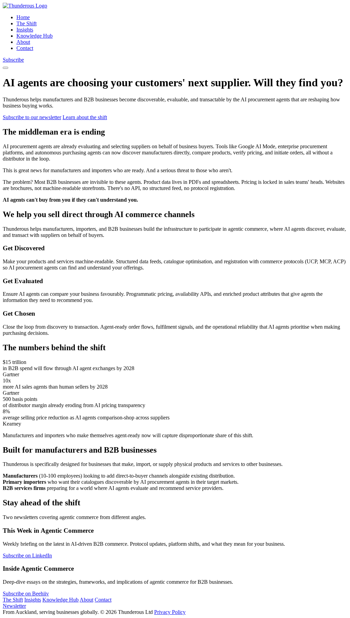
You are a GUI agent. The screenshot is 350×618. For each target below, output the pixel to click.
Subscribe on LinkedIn (27, 555)
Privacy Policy (170, 612)
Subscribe (13, 60)
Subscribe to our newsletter (32, 117)
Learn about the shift (85, 117)
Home (23, 17)
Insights (24, 30)
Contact (24, 48)
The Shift (26, 23)
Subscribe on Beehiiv (26, 593)
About (23, 42)
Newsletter (14, 606)
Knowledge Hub (34, 36)
